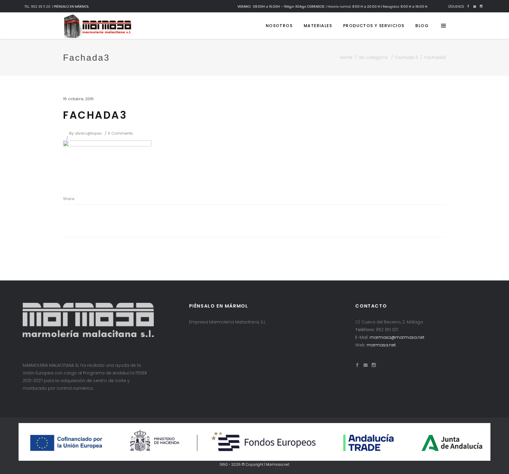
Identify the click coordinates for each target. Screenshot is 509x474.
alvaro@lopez (88, 133)
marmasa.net (381, 345)
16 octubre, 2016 (78, 99)
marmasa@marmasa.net (397, 337)
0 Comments (120, 133)
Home (346, 57)
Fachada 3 (406, 57)
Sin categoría (373, 57)
